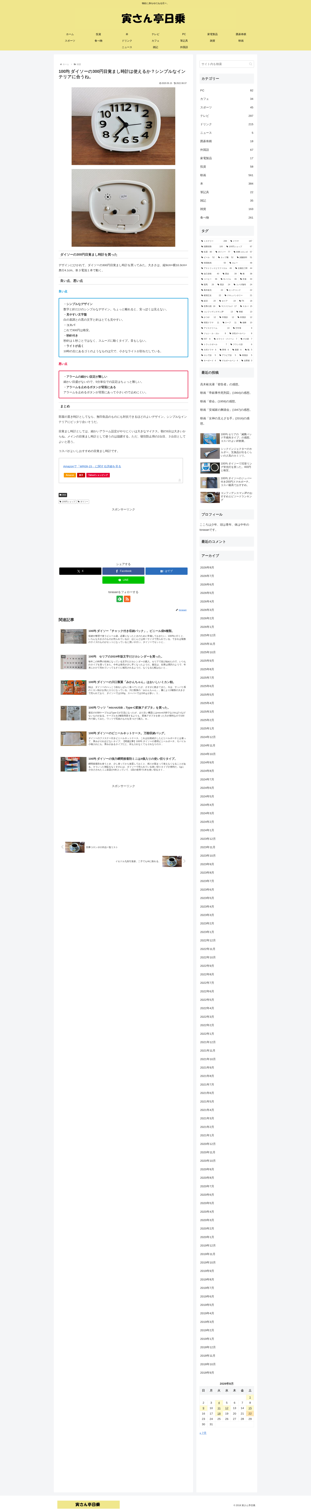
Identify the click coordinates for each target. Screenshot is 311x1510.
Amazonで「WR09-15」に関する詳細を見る (92, 466)
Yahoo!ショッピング (98, 475)
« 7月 (203, 1433)
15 (250, 1408)
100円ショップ (68, 502)
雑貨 (64, 495)
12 (226, 1408)
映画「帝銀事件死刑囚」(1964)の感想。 (226, 392)
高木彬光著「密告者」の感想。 (220, 384)
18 (219, 1413)
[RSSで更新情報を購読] (127, 599)
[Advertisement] (123, 534)
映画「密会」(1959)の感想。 (219, 401)
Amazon (70, 475)
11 (219, 1408)
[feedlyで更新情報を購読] (119, 599)
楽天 (81, 475)
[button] (250, 64)
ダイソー (84, 502)
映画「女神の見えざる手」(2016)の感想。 (224, 421)
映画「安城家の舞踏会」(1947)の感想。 (226, 409)
